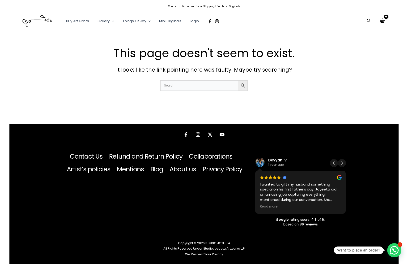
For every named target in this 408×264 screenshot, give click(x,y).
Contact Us (175, 6)
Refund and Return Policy (146, 156)
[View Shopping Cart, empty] (382, 21)
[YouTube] (222, 134)
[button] (112, 21)
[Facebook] (210, 21)
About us (183, 169)
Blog (156, 169)
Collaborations (211, 156)
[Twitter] (210, 134)
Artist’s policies (88, 169)
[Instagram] (217, 21)
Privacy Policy (222, 169)
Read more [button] (269, 206)
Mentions (130, 169)
